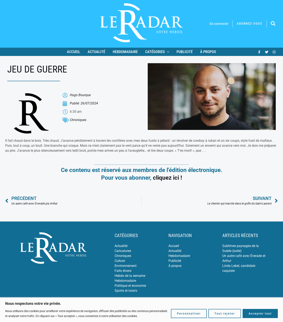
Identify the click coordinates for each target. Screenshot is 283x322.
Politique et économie (130, 286)
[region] (141, 309)
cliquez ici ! (167, 177)
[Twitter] (266, 52)
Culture (120, 261)
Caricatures (123, 251)
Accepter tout (260, 313)
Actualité (96, 52)
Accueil (73, 52)
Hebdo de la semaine (130, 276)
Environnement (126, 266)
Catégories (155, 52)
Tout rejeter (224, 313)
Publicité (185, 52)
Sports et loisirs (126, 291)
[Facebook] (259, 52)
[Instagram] (274, 52)
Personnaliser (189, 313)
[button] (249, 23)
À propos (208, 52)
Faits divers (123, 271)
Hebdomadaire (125, 52)
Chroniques (78, 120)
